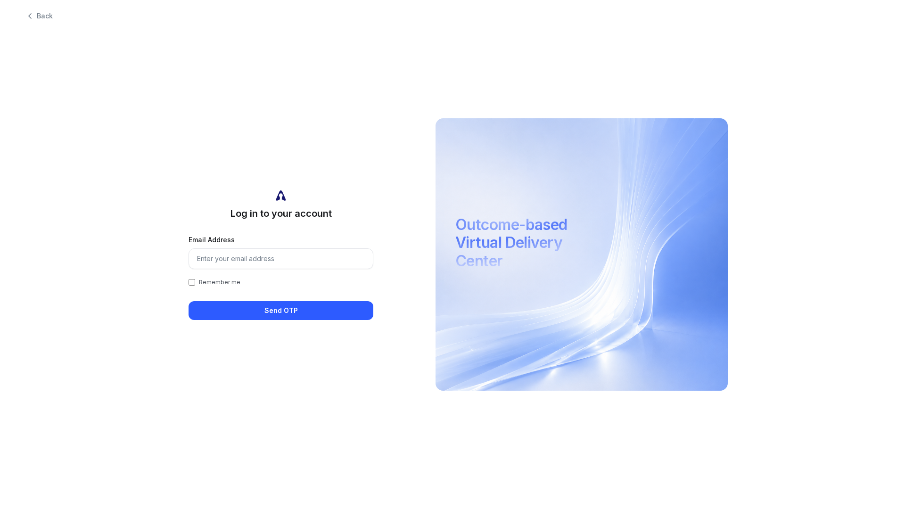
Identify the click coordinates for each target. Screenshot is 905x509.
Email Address (212, 240)
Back (45, 16)
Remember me (219, 282)
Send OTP (281, 310)
